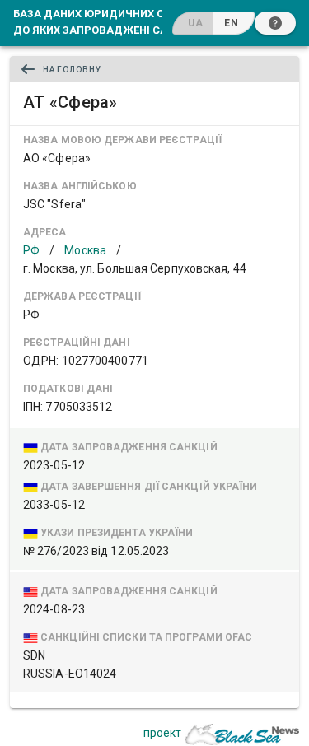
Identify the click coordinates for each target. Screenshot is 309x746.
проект (162, 732)
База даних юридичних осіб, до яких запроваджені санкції (104, 21)
